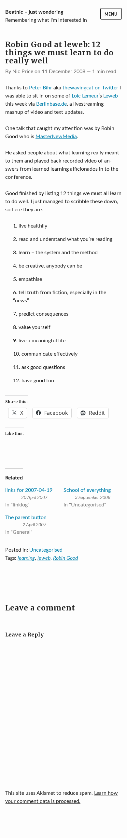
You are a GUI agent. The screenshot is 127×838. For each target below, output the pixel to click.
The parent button (26, 517)
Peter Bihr (40, 87)
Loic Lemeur (85, 95)
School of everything (87, 490)
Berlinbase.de (51, 104)
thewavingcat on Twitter (90, 87)
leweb (43, 558)
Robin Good (65, 558)
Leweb (110, 95)
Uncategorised (46, 550)
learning (26, 558)
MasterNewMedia (56, 136)
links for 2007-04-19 (28, 490)
